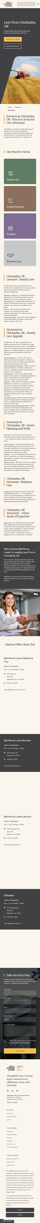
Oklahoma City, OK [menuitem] (12, 1159)
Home (10, 107)
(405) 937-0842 (12, 917)
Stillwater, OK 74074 (14, 913)
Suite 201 (10, 677)
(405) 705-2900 (12, 838)
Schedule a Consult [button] (13, 39)
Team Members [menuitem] (11, 1116)
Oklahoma (18, 107)
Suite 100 (10, 832)
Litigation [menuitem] (10, 1141)
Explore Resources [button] (12, 46)
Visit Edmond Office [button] (11, 845)
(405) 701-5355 (12, 683)
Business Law (8, 491)
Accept (20, 1210)
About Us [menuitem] (10, 1113)
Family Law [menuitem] (10, 1131)
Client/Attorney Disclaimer (21, 1043)
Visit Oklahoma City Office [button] (13, 690)
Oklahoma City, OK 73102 (15, 679)
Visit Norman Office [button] (11, 766)
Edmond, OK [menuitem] (10, 1165)
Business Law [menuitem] (11, 1144)
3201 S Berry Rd (12, 753)
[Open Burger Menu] (38, 4)
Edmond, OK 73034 (13, 834)
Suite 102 (10, 910)
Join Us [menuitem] (9, 1120)
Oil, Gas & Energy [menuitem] (12, 1147)
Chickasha (11, 110)
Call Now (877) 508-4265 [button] (26, 4)
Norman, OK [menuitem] (10, 1162)
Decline (20, 1215)
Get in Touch (20, 1051)
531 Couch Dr (11, 674)
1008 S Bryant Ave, (13, 829)
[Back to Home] (8, 4)
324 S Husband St (13, 908)
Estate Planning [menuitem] (12, 1134)
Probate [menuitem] (9, 1138)
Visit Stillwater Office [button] (12, 923)
